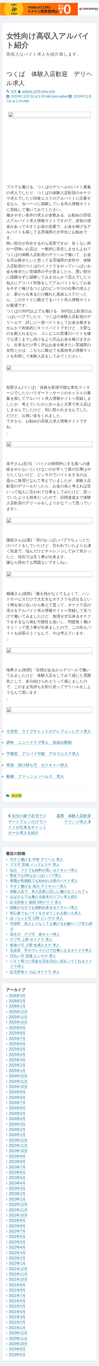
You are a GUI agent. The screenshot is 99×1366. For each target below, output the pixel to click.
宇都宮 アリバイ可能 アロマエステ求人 (42, 754)
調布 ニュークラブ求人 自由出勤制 (39, 742)
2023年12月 (18, 1140)
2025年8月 (17, 1033)
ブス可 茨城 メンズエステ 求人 (35, 865)
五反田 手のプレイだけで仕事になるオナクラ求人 (51, 950)
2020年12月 (18, 1333)
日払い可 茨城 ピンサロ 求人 (33, 956)
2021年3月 (17, 1317)
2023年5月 (17, 1178)
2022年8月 (17, 1226)
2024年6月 (17, 1108)
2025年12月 (18, 1012)
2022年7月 (17, 1231)
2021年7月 (17, 1296)
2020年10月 (18, 1344)
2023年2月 (17, 1194)
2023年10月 (18, 1151)
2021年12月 (18, 1269)
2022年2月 (17, 1258)
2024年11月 (18, 1081)
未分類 (16, 795)
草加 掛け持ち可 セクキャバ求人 (37, 765)
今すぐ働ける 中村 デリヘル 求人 (36, 859)
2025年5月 (17, 1049)
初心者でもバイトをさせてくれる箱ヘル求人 (45, 913)
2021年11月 (18, 1274)
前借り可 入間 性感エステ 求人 (35, 945)
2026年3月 (17, 996)
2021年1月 (17, 1328)
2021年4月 (17, 1312)
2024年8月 (17, 1097)
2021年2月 (17, 1322)
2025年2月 (17, 1065)
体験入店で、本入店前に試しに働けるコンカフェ (49, 891)
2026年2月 (17, 1001)
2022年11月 (18, 1210)
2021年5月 (17, 1306)
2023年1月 (17, 1199)
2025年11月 (18, 1017)
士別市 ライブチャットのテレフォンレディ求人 (48, 731)
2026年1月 (17, 1006)
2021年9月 (17, 1285)
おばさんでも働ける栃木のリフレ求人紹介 (44, 897)
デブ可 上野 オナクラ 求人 (31, 939)
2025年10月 (18, 1022)
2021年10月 (18, 1279)
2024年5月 (17, 1113)
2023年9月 (17, 1156)
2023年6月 (17, 1172)
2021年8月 (17, 1290)
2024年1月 (17, 1135)
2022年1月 (17, 1263)
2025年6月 (17, 1044)
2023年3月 (17, 1188)
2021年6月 (17, 1301)
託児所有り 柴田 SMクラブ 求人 (36, 902)
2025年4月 (17, 1054)
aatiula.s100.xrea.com (38, 91)
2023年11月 (18, 1145)
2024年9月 (17, 1092)
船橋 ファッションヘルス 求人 (35, 776)
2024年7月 (17, 1103)
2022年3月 (17, 1253)
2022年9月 (17, 1220)
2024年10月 (18, 1087)
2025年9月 (17, 1028)
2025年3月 (17, 1060)
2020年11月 (18, 1338)
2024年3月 (17, 1124)
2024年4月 (17, 1119)
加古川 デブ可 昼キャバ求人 (35, 934)
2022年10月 (18, 1215)
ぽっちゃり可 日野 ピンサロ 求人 (36, 918)
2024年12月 (18, 1076)
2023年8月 (17, 1161)
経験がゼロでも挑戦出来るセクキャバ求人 (44, 907)
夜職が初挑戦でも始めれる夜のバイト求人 (44, 881)
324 (13, 91)
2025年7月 (17, 1038)
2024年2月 (17, 1129)
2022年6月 (17, 1236)
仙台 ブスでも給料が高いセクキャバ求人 (44, 870)
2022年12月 (18, 1204)
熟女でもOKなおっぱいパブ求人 (36, 875)
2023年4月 (17, 1183)
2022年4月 (17, 1247)
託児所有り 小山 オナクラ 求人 (35, 972)
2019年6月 (17, 1349)
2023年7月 (17, 1167)
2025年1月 (17, 1071)
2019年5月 (17, 1354)
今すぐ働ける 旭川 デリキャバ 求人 (38, 886)
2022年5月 (17, 1242)
